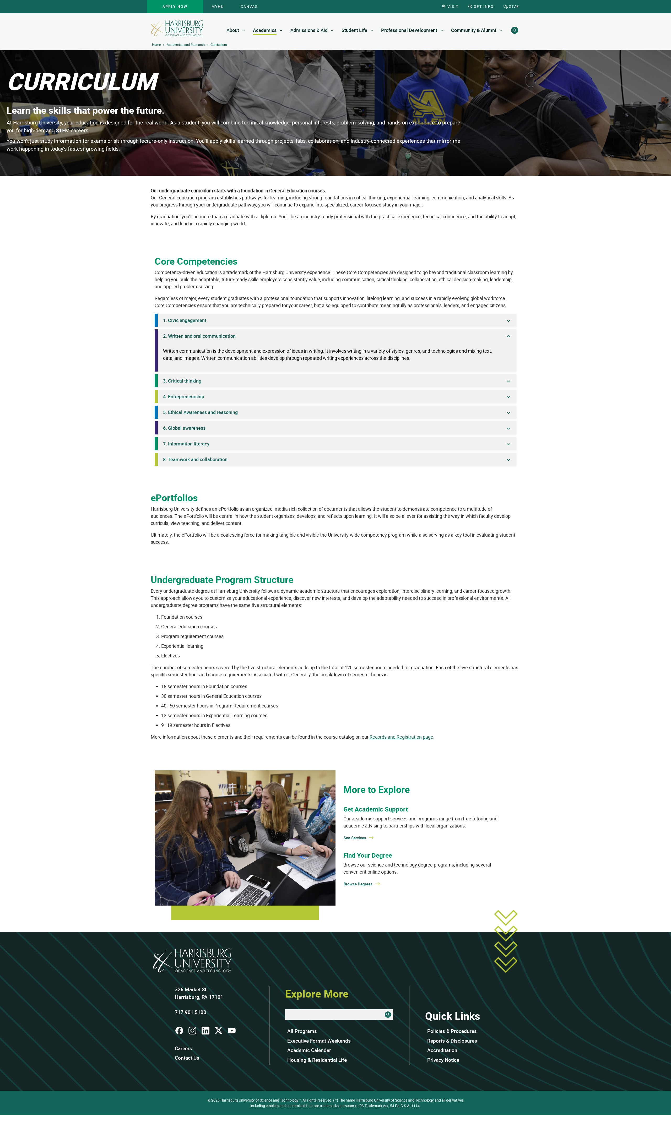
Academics (265, 30)
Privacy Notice (443, 1059)
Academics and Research (186, 44)
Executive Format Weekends (319, 1040)
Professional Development (409, 30)
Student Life (354, 30)
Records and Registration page (401, 737)
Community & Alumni (473, 30)
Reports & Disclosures (452, 1040)
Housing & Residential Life (317, 1059)
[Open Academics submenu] (281, 30)
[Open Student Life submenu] (371, 30)
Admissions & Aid (309, 30)
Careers (183, 1048)
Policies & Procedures (452, 1031)
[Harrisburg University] (177, 28)
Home (156, 44)
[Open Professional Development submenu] (441, 30)
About (232, 30)
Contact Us (187, 1057)
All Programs (302, 1031)
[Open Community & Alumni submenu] (500, 30)
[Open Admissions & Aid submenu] (332, 30)
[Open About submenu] (243, 30)
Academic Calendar (309, 1050)
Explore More (317, 994)
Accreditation (442, 1050)
